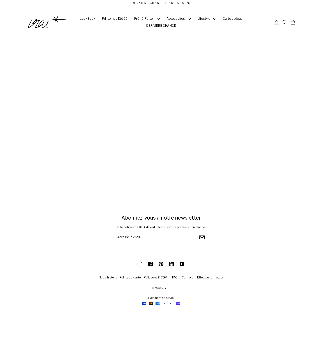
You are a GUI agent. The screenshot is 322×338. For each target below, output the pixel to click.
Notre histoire (108, 277)
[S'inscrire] (201, 237)
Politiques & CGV (155, 277)
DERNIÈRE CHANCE (161, 25)
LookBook (87, 18)
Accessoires (176, 18)
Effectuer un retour (210, 277)
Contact (187, 277)
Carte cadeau (232, 18)
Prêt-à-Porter (144, 18)
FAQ (174, 277)
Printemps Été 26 (114, 18)
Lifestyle (204, 18)
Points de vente (130, 277)
